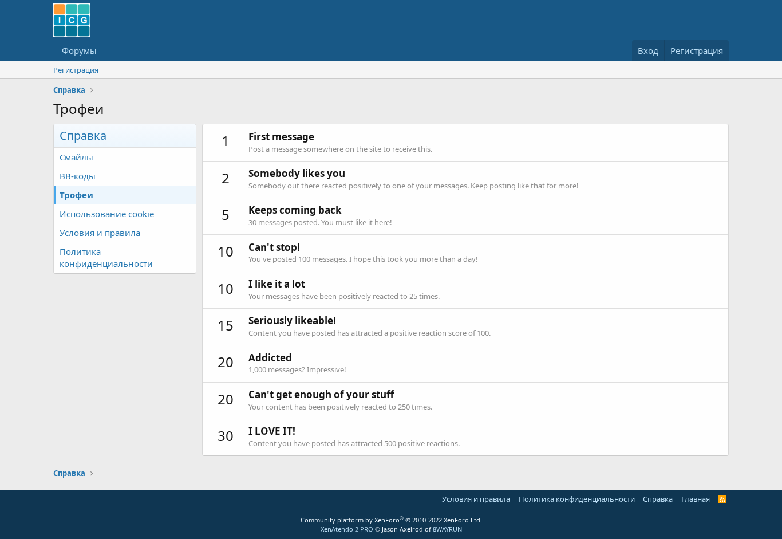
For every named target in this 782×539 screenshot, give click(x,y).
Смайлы (76, 157)
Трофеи (76, 194)
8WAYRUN (447, 529)
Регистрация (75, 70)
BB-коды (78, 176)
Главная (695, 499)
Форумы (79, 50)
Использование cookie (107, 213)
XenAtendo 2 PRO (347, 529)
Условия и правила (100, 232)
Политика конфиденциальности (106, 257)
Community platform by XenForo (391, 520)
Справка (658, 499)
